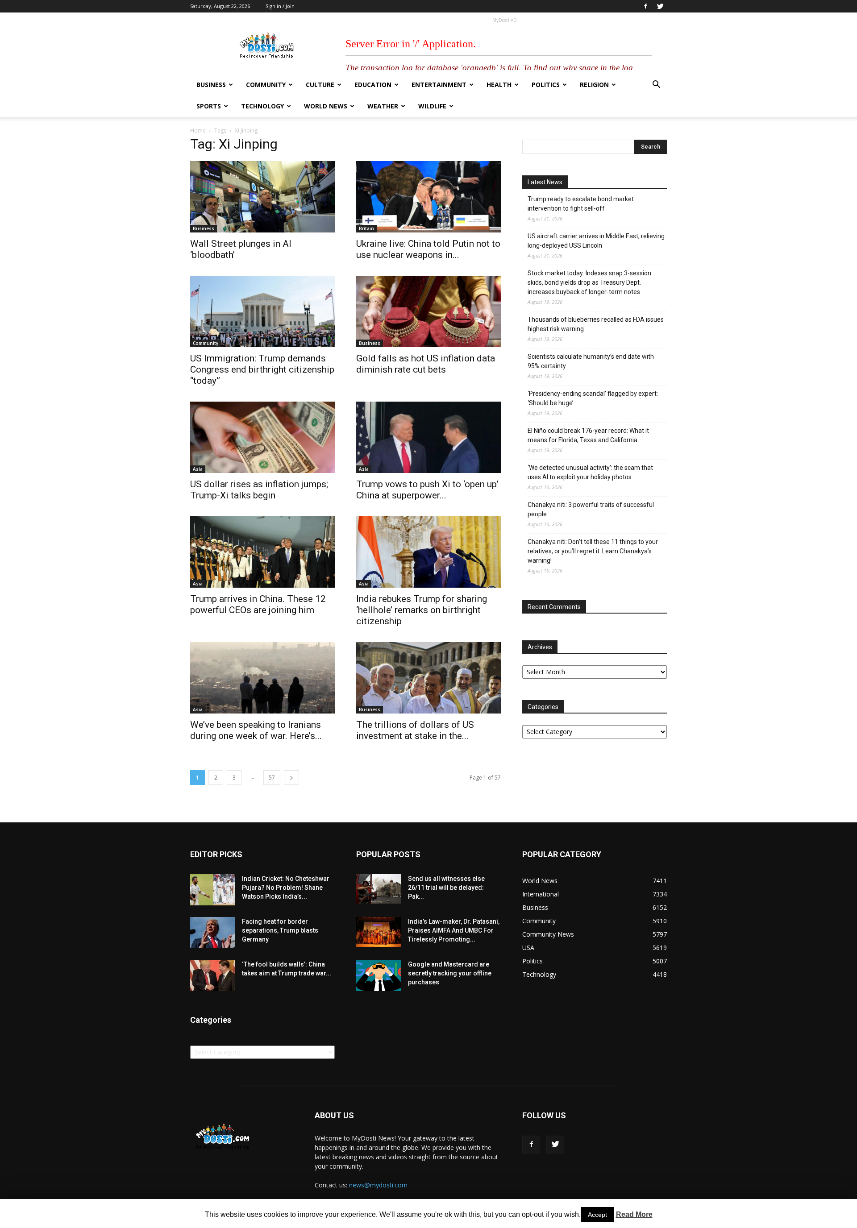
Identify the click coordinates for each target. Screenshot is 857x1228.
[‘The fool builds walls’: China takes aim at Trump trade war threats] (212, 975)
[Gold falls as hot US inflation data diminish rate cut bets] (428, 311)
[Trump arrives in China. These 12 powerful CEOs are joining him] (262, 552)
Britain (366, 228)
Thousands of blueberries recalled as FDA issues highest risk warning (596, 324)
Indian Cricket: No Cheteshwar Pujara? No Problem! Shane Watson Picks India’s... (285, 887)
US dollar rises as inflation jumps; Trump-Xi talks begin (259, 490)
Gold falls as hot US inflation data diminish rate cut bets (425, 364)
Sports (208, 106)
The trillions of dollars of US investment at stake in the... (415, 730)
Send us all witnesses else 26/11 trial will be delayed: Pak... (446, 887)
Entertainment (439, 84)
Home (198, 130)
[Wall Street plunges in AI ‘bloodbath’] (262, 196)
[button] (656, 85)
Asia (198, 469)
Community (266, 84)
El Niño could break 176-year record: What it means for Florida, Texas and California (588, 435)
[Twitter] (660, 6)
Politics (546, 84)
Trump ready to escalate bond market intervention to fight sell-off (581, 203)
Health (499, 84)
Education (372, 84)
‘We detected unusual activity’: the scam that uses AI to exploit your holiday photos (590, 472)
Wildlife (432, 106)
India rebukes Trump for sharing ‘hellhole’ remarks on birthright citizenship (421, 609)
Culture (320, 84)
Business (211, 84)
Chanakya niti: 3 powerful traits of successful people (591, 509)
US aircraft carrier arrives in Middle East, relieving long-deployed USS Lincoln (596, 240)
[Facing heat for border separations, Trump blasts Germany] (212, 932)
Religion (594, 84)
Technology (262, 106)
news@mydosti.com (378, 1185)
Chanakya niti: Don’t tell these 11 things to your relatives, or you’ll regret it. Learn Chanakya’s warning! (593, 551)
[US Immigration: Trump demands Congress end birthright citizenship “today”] (262, 311)
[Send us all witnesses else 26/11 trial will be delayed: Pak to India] (378, 889)
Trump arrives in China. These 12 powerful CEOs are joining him (258, 604)
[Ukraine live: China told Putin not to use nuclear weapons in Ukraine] (428, 196)
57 (272, 777)
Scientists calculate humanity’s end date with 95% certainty (591, 361)
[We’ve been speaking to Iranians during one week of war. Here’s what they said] (262, 678)
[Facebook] (645, 6)
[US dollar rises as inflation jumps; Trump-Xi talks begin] (262, 437)
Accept (597, 1214)
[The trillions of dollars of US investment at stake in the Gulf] (428, 678)
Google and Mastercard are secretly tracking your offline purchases (449, 973)
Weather (382, 106)
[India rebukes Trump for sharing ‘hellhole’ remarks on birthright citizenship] (428, 552)
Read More (634, 1214)
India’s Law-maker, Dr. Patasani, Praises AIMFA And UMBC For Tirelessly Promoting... (453, 930)
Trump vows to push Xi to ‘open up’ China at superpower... (427, 490)
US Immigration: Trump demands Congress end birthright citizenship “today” (262, 369)
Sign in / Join (280, 6)
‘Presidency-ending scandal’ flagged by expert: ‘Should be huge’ (593, 398)
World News (325, 106)
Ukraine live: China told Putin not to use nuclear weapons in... (428, 249)
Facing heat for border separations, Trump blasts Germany (280, 930)
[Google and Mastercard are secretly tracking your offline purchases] (378, 975)
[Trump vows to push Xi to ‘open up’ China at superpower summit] (428, 437)
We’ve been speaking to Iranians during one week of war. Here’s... (256, 730)
